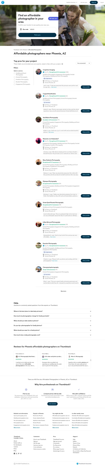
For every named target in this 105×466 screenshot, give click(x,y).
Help (74, 439)
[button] (46, 72)
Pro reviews (56, 447)
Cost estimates (37, 447)
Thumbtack (16, 49)
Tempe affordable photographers (80, 420)
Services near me (38, 445)
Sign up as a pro (57, 441)
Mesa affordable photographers (79, 425)
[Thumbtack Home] (3, 2)
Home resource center (39, 449)
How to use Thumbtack (39, 439)
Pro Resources (57, 445)
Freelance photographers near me (60, 425)
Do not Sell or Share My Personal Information (82, 451)
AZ (21, 49)
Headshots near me (57, 422)
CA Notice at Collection (79, 449)
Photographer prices (19, 422)
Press (15, 448)
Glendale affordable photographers (80, 415)
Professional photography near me (60, 418)
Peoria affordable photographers (80, 422)
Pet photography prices (19, 420)
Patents (75, 447)
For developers (18, 445)
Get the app (36, 443)
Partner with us (18, 443)
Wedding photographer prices (21, 418)
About (15, 441)
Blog (15, 450)
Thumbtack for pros (58, 439)
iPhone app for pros (58, 449)
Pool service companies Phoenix (40, 425)
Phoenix (25, 49)
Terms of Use (76, 443)
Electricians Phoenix (38, 415)
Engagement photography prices (22, 425)
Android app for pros (58, 451)
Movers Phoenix (37, 422)
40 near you (53, 18)
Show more (17, 427)
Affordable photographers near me (60, 415)
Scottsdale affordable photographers (81, 418)
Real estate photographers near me (61, 420)
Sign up (35, 441)
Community (56, 443)
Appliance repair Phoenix (39, 420)
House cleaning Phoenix (39, 418)
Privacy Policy (76, 445)
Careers (16, 446)
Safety (74, 441)
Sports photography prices (20, 415)
